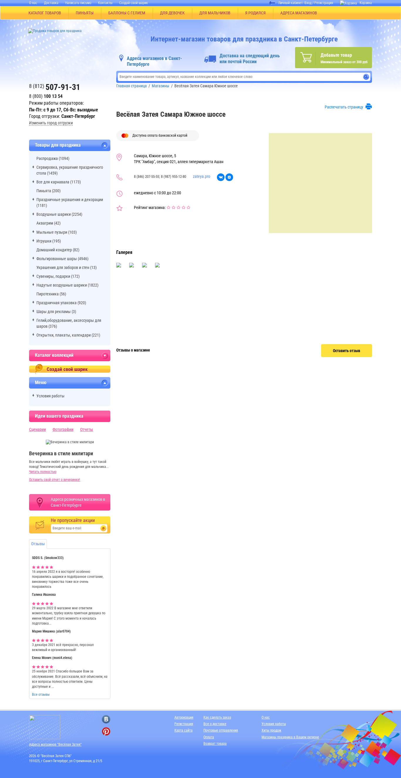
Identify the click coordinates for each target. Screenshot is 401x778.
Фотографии (63, 429)
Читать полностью (42, 472)
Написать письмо (78, 3)
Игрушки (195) (48, 241)
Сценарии (37, 429)
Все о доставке (214, 724)
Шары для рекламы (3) (56, 311)
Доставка (51, 3)
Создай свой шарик (133, 3)
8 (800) (46, 96)
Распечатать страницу (344, 107)
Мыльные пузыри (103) (56, 232)
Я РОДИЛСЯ (255, 13)
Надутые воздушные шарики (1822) (67, 285)
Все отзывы (41, 694)
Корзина (366, 3)
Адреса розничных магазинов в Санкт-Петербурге (78, 502)
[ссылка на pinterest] (106, 731)
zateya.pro (201, 176)
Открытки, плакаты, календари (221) (68, 335)
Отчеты (86, 429)
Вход (307, 3)
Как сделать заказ (217, 717)
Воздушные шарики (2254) (59, 214)
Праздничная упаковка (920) (61, 302)
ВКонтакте (221, 177)
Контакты (105, 3)
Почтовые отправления (220, 730)
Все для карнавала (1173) (58, 182)
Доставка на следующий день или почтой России (250, 58)
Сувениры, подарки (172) (58, 276)
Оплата (208, 737)
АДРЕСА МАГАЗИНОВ (298, 13)
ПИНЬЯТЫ (85, 13)
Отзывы (38, 543)
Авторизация (183, 717)
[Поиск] (366, 77)
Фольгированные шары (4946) (62, 258)
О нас (33, 3)
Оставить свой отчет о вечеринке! (54, 480)
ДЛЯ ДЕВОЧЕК (172, 13)
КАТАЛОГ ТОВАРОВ (44, 13)
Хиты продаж (271, 730)
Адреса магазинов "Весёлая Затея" (55, 744)
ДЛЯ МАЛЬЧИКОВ (214, 13)
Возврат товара (215, 744)
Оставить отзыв (346, 350)
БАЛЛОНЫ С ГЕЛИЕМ (126, 13)
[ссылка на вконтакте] (106, 719)
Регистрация (323, 3)
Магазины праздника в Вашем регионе (290, 737)
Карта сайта (183, 730)
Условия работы (50, 396)
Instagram (229, 177)
